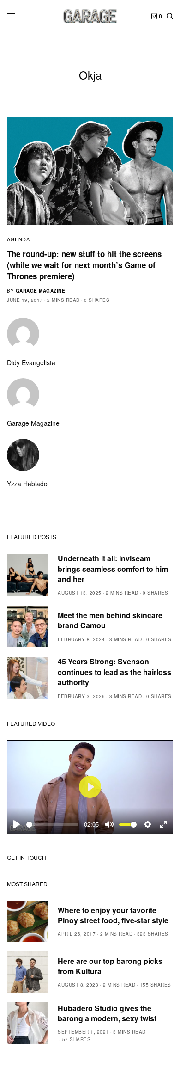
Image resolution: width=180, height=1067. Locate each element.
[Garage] (90, 16)
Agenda (18, 239)
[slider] (52, 824)
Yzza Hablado (27, 483)
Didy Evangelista (31, 362)
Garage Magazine (41, 291)
